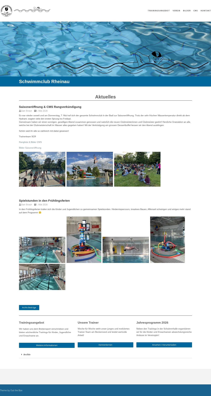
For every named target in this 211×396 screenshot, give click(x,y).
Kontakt (206, 10)
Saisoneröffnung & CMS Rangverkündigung (50, 106)
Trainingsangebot (159, 10)
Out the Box (16, 390)
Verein (176, 10)
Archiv (26, 354)
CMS (195, 10)
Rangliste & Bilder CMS (30, 142)
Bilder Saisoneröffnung (30, 148)
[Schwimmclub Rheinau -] (25, 11)
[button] (105, 354)
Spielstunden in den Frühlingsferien (44, 200)
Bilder (187, 10)
